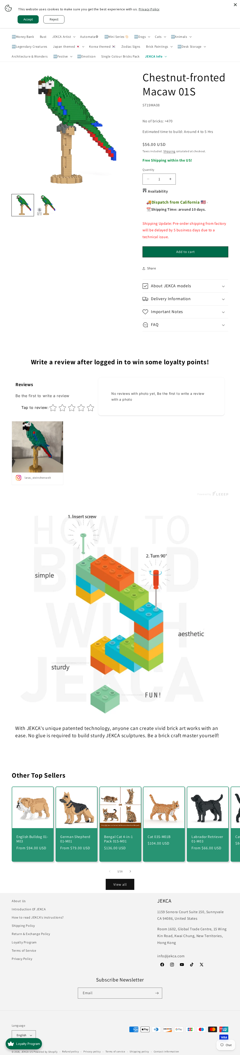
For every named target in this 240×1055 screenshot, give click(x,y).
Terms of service (115, 1051)
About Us (19, 901)
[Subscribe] (157, 993)
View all (120, 884)
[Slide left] (110, 871)
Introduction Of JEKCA (29, 909)
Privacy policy (92, 1051)
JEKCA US (27, 1051)
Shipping (169, 151)
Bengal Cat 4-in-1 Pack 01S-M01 (118, 838)
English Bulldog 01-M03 (32, 838)
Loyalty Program (24, 942)
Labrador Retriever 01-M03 (207, 838)
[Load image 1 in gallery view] (23, 205)
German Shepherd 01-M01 (75, 838)
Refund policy (70, 1051)
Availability (158, 191)
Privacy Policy (22, 959)
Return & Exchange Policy (31, 934)
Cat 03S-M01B (159, 836)
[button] (63, 37)
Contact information (166, 1051)
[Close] (235, 4)
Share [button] (151, 268)
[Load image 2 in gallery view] (47, 205)
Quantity (148, 170)
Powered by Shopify (46, 1051)
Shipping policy (139, 1051)
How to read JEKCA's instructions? (38, 917)
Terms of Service (24, 950)
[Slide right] (130, 871)
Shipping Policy (23, 925)
